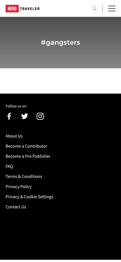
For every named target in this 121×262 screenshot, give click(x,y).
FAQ (9, 166)
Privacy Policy (19, 186)
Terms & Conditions (24, 176)
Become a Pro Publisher (28, 156)
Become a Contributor (26, 146)
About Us (14, 136)
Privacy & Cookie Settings (29, 197)
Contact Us (16, 207)
